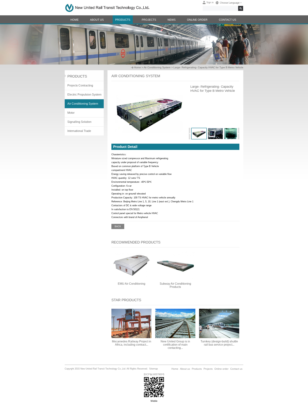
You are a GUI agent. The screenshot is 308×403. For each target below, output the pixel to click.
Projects (208, 368)
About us (185, 368)
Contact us (236, 368)
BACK (118, 226)
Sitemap (153, 368)
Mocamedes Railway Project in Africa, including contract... (131, 343)
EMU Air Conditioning (131, 283)
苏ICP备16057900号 (154, 374)
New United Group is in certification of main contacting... (175, 344)
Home (137, 67)
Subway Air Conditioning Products (175, 285)
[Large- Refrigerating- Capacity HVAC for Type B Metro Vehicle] (148, 138)
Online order (221, 368)
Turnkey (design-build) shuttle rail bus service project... (219, 343)
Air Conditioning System (157, 67)
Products (197, 368)
